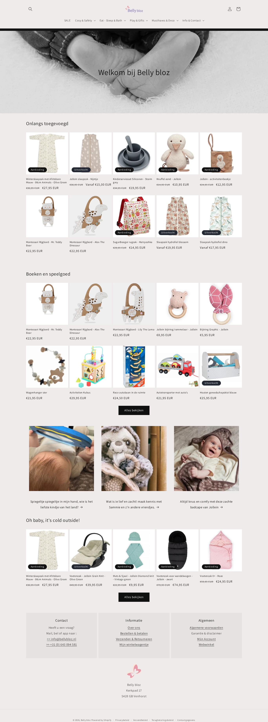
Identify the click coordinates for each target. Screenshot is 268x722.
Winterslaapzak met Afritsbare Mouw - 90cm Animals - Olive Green (46, 181)
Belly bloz (86, 720)
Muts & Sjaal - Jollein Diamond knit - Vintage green (133, 577)
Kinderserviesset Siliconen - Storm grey (132, 181)
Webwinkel (206, 644)
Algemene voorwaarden (206, 628)
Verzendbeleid (140, 719)
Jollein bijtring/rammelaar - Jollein (177, 329)
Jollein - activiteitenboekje (215, 179)
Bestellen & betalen (134, 633)
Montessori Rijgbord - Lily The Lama (133, 329)
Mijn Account (206, 639)
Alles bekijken (134, 410)
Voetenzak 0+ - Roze (211, 576)
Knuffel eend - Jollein (169, 179)
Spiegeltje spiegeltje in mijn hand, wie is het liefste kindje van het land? (61, 504)
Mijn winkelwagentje (134, 644)
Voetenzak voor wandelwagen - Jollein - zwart (175, 577)
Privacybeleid (122, 719)
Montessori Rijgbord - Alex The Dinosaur (87, 244)
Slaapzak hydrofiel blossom (173, 242)
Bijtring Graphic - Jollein (214, 329)
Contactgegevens (186, 719)
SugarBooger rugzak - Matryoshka (132, 242)
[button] (30, 9)
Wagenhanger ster (36, 392)
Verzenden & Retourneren (134, 639)
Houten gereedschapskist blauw (218, 392)
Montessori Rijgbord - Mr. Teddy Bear (44, 244)
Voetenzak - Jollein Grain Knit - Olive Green (87, 577)
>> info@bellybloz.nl (61, 639)
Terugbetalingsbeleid (163, 719)
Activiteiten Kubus (80, 392)
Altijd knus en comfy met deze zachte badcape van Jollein (206, 504)
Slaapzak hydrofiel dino (213, 242)
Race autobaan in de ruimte (129, 392)
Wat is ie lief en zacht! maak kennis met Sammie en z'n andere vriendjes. (134, 504)
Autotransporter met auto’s (172, 392)
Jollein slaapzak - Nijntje (84, 179)
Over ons (134, 628)
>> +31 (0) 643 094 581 (61, 644)
